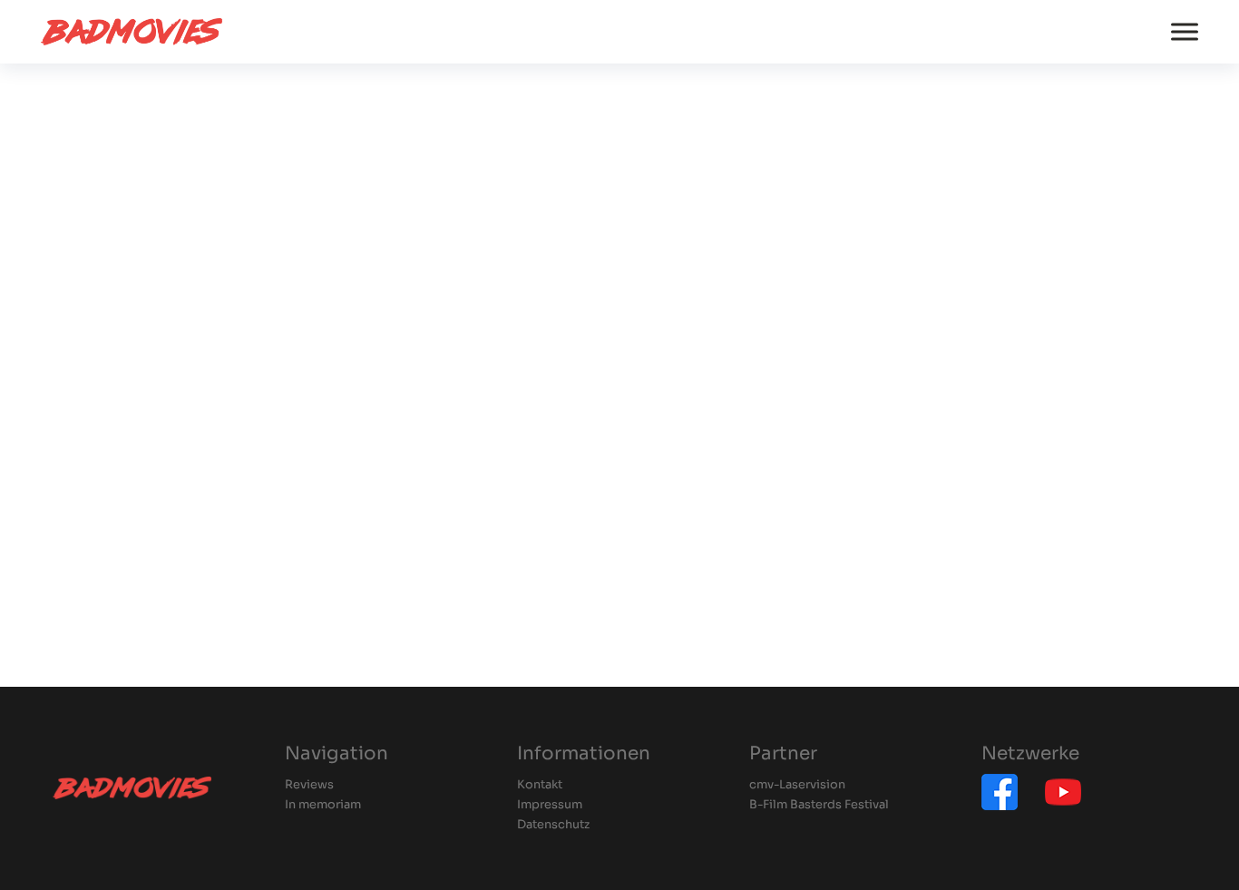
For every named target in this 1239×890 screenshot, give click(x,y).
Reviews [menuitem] (309, 785)
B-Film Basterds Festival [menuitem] (819, 805)
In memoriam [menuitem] (323, 805)
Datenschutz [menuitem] (553, 825)
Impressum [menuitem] (549, 805)
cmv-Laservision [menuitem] (797, 785)
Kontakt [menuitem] (539, 785)
